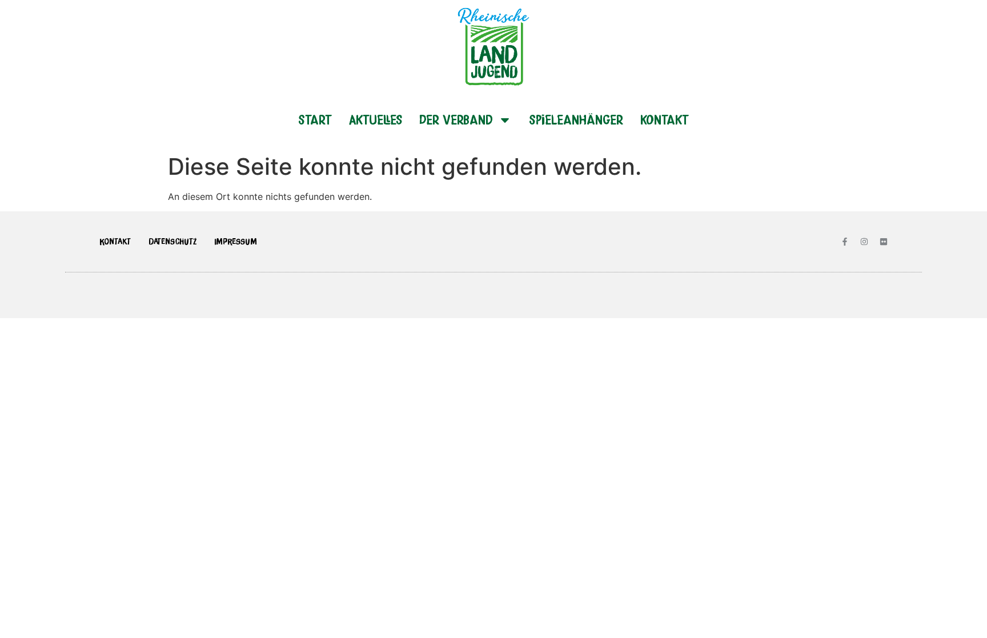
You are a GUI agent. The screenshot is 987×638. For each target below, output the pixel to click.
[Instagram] (864, 242)
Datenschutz (172, 241)
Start (315, 119)
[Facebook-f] (845, 242)
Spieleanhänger (576, 119)
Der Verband (455, 119)
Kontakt (664, 119)
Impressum (235, 241)
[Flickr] (884, 242)
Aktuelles (375, 119)
